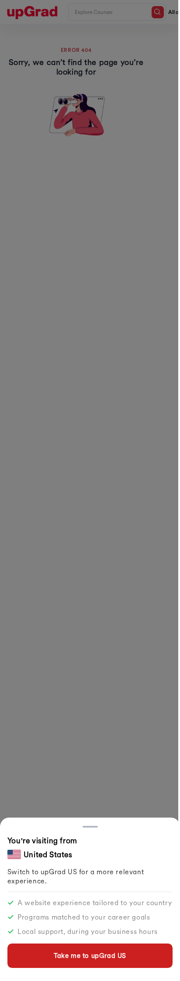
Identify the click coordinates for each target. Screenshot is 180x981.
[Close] (90, 827)
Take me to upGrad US (90, 955)
